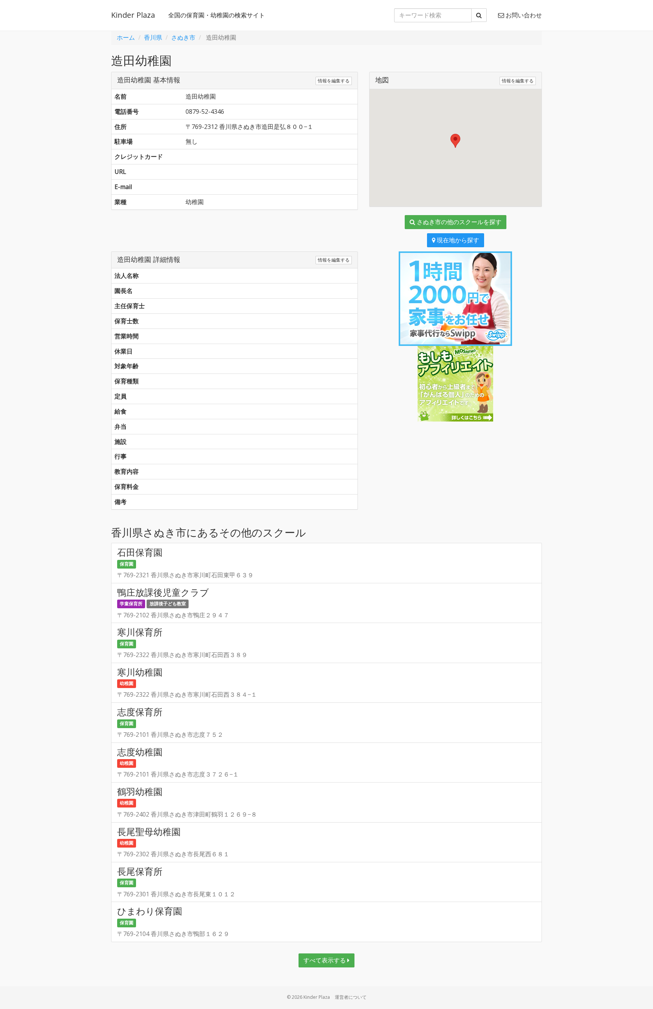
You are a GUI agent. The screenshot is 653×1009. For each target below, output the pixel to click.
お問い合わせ (523, 15)
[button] (455, 141)
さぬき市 (183, 37)
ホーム (126, 37)
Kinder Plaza (133, 15)
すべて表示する (325, 960)
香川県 (153, 37)
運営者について (351, 997)
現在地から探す (457, 240)
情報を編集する (334, 80)
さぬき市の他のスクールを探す (458, 222)
